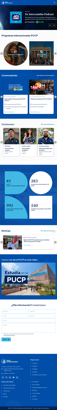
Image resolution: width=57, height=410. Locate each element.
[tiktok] (17, 377)
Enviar (5, 339)
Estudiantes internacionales (39, 374)
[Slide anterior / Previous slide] (1, 53)
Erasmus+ (34, 390)
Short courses (35, 384)
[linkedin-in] (10, 377)
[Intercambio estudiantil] (15, 53)
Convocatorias (36, 393)
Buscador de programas (9, 385)
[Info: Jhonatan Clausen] (46, 141)
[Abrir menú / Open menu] (54, 3)
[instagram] (2, 377)
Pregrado (34, 366)
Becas (5, 394)
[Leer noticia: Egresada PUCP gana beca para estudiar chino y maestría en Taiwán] (28, 242)
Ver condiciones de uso (9, 335)
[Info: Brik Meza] (12, 141)
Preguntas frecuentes (9, 388)
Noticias (34, 396)
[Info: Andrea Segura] (29, 141)
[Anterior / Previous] (50, 25)
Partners (5, 396)
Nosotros (34, 363)
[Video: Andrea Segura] (33, 141)
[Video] (28, 279)
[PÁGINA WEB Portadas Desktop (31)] (28, 17)
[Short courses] (41, 53)
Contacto (34, 399)
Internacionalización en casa (39, 387)
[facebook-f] (6, 377)
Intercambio (35, 381)
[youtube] (13, 377)
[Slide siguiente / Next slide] (55, 53)
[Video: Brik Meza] (16, 141)
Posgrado (34, 369)
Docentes (34, 372)
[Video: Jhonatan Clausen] (50, 141)
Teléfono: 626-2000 (9, 373)
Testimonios (6, 391)
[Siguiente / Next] (54, 25)
